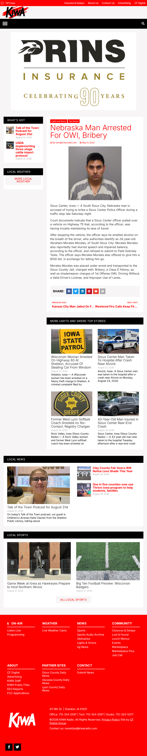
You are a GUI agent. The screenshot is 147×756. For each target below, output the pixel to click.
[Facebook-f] (9, 747)
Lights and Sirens (58, 121)
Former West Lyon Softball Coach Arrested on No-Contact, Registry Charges (70, 422)
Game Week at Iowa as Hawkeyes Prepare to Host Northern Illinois (38, 585)
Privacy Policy (111, 719)
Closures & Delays (74, 2)
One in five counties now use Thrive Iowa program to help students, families (113, 487)
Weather (49, 623)
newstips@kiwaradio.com (81, 728)
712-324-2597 (68, 714)
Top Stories (73, 121)
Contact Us (108, 2)
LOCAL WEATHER (18, 171)
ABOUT (12, 665)
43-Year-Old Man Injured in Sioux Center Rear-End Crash (118, 422)
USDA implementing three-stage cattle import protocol (25, 149)
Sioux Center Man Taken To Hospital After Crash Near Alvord (116, 360)
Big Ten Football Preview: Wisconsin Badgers (103, 585)
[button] (5, 24)
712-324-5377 (124, 714)
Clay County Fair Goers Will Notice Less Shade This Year (113, 469)
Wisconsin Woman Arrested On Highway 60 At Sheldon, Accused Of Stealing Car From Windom (71, 362)
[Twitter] (17, 747)
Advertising (124, 2)
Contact (84, 665)
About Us (93, 2)
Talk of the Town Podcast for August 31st (27, 131)
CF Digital (139, 2)
